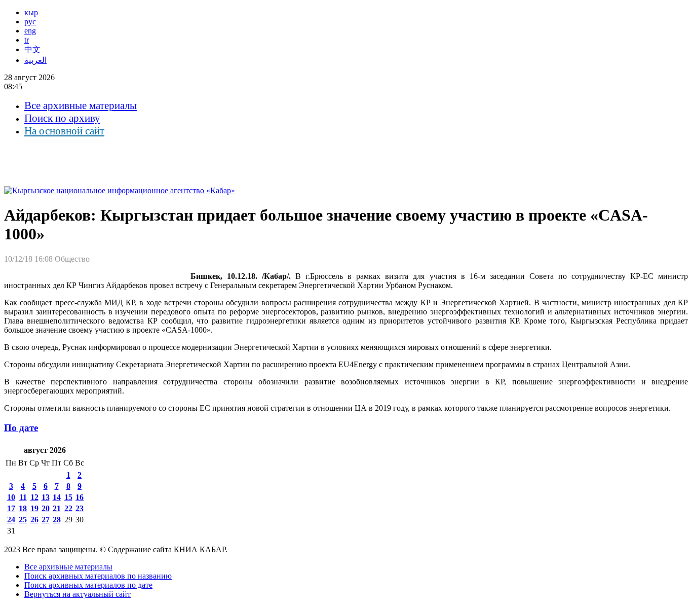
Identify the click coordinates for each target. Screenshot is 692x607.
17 (11, 508)
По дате (21, 427)
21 (57, 508)
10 (11, 497)
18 (23, 508)
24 (11, 519)
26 (34, 519)
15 (68, 497)
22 (68, 508)
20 (46, 508)
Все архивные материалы (80, 105)
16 (79, 497)
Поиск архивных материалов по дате (88, 585)
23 (79, 508)
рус (30, 21)
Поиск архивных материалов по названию (98, 576)
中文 (32, 49)
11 (23, 497)
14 (57, 497)
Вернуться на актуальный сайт (77, 594)
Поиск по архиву (62, 118)
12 (34, 497)
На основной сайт (64, 131)
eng (30, 30)
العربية (35, 60)
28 (57, 519)
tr (26, 39)
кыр (31, 12)
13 (46, 497)
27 (46, 519)
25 (23, 519)
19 (34, 508)
